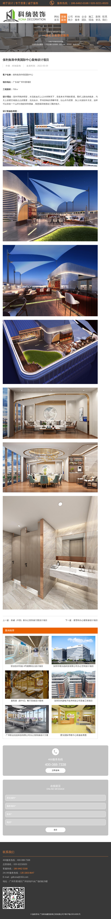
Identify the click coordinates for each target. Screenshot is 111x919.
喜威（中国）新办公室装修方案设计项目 (29, 620)
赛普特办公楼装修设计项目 (85, 620)
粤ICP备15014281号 (72, 914)
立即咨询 (55, 770)
